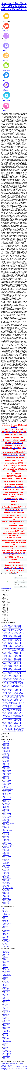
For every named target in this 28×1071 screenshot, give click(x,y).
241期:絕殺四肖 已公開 (12, 709)
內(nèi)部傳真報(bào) (8, 789)
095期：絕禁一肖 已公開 (12, 675)
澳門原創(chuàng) (7, 1038)
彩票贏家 (5, 1037)
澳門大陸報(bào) (7, 819)
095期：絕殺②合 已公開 (13, 651)
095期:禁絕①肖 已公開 (12, 678)
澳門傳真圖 (6, 743)
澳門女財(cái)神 (7, 842)
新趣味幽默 (6, 839)
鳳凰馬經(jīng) (6, 1011)
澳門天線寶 (6, 766)
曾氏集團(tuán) (6, 1031)
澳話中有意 (6, 800)
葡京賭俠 (5, 911)
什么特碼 (5, 921)
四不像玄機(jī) (6, 758)
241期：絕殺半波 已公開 (12, 723)
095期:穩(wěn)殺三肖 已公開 (13, 684)
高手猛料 (5, 1044)
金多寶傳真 (6, 868)
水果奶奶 (5, 994)
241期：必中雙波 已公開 (12, 689)
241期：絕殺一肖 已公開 (13, 702)
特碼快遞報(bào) (7, 773)
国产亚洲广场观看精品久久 (7, 1066)
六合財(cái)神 (6, 982)
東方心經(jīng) (6, 990)
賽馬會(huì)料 (6, 1058)
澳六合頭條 (6, 852)
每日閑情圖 (6, 847)
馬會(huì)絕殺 (6, 1050)
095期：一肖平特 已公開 (12, 630)
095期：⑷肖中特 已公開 (12, 658)
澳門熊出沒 (6, 902)
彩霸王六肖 (6, 801)
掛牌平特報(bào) (7, 880)
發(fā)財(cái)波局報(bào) (8, 823)
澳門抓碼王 (6, 764)
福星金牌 (5, 968)
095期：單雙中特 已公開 (12, 626)
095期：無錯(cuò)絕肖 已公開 (13, 649)
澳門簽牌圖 (6, 850)
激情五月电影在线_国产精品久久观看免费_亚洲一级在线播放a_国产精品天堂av (14, 6)
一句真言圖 (6, 774)
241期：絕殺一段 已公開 (12, 700)
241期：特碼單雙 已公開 (12, 712)
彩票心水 (5, 1030)
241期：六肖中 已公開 (11, 726)
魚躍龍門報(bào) (7, 770)
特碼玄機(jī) (6, 991)
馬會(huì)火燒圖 (7, 803)
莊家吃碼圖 (6, 822)
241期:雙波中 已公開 (11, 703)
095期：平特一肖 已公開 (12, 661)
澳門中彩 (5, 978)
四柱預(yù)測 (6, 988)
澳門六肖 (5, 957)
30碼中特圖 (6, 763)
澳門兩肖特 (6, 855)
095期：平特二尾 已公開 (12, 662)
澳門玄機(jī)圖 (6, 750)
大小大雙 (5, 929)
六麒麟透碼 (6, 753)
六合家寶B (5, 794)
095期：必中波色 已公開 (12, 653)
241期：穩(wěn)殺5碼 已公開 (13, 693)
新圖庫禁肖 (6, 776)
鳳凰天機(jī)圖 (6, 883)
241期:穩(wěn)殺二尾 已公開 (13, 715)
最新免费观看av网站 (16, 1068)
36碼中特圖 (6, 824)
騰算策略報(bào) (7, 834)
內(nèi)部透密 (6, 940)
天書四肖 (5, 926)
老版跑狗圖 (6, 748)
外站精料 (5, 1046)
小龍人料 (5, 992)
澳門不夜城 (6, 879)
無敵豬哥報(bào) (7, 771)
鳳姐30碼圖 (6, 806)
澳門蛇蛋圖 (6, 827)
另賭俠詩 (5, 913)
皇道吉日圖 (6, 869)
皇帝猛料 (5, 965)
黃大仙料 (5, 1040)
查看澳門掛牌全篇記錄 (6, 588)
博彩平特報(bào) (7, 781)
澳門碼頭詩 (6, 853)
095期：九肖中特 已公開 (12, 666)
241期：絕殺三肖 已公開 (12, 725)
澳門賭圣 (5, 1025)
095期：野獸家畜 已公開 (12, 645)
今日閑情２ (6, 863)
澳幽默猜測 (6, 870)
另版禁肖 (5, 917)
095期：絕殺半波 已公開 (12, 652)
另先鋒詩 (5, 943)
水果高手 (5, 977)
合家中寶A (5, 796)
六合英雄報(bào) (7, 799)
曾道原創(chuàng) (7, 1056)
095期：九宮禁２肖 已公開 (13, 646)
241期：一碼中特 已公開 (12, 690)
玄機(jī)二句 (6, 941)
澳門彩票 (5, 1048)
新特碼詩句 (6, 757)
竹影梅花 (5, 962)
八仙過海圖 (6, 896)
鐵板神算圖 (6, 903)
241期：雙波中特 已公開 (12, 708)
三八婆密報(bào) (7, 780)
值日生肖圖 (6, 832)
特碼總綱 (5, 920)
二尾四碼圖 (6, 889)
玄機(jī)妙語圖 (6, 751)
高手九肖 (5, 955)
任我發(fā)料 (6, 1024)
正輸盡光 (5, 933)
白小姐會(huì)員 (7, 816)
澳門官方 (5, 1008)
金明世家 (5, 1007)
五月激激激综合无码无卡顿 (20, 1066)
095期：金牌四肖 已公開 (12, 640)
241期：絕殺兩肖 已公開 (12, 692)
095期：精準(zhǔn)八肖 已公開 (14, 671)
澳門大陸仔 (6, 810)
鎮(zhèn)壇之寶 (6, 1027)
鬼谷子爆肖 (6, 876)
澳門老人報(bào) (7, 840)
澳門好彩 (5, 1001)
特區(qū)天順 (6, 1014)
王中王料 (5, 981)
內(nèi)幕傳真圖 (7, 846)
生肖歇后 (5, 924)
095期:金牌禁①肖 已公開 (13, 686)
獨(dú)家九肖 (6, 954)
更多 (16, 573)
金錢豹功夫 (6, 857)
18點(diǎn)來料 (6, 1000)
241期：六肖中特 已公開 (12, 722)
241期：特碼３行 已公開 (12, 705)
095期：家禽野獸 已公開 (12, 669)
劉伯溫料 (5, 1002)
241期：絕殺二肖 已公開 (12, 720)
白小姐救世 (6, 829)
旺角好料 (5, 972)
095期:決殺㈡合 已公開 (12, 685)
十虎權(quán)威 (6, 1020)
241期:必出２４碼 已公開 (12, 699)
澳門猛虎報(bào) (7, 856)
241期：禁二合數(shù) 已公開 (13, 696)
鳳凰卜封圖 (6, 833)
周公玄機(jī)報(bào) (7, 830)
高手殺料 (5, 1017)
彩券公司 (5, 1010)
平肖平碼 (5, 1047)
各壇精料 (5, 1013)
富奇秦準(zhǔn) (6, 961)
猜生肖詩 (5, 910)
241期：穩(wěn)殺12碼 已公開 (13, 728)
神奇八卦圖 (6, 837)
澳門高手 (5, 995)
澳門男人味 (6, 826)
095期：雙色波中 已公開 (12, 632)
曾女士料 (5, 1034)
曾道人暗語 (6, 768)
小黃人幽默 (6, 760)
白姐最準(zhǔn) (6, 1057)
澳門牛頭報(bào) (7, 790)
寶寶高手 (5, 998)
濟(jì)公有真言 (6, 865)
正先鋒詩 (5, 939)
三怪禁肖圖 (6, 777)
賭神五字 (5, 927)
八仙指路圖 (6, 895)
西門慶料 (5, 964)
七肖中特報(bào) (7, 783)
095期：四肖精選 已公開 (12, 659)
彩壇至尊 (5, 1021)
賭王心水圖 (6, 885)
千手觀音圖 (6, 791)
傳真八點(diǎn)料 (7, 812)
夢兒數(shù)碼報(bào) (8, 793)
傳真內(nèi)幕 (6, 1023)
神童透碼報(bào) (7, 784)
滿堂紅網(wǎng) (7, 1035)
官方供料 (5, 1004)
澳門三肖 (5, 958)
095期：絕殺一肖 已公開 (12, 665)
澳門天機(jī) (6, 946)
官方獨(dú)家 (6, 969)
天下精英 (5, 1005)
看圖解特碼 (6, 859)
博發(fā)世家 (6, 1015)
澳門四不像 (6, 741)
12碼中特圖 (6, 892)
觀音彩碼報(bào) (7, 878)
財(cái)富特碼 (6, 930)
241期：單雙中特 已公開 (12, 719)
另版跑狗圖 (6, 747)
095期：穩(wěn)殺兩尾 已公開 (13, 648)
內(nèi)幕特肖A (6, 787)
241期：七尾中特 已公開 (12, 706)
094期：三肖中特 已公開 (13, 629)
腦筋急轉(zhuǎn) (7, 923)
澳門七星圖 (6, 873)
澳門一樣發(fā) (6, 767)
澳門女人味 (6, 849)
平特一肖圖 (6, 754)
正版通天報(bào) (7, 779)
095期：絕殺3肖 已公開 (12, 655)
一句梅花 (5, 937)
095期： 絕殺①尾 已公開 (12, 639)
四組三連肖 (6, 866)
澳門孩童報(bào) (7, 899)
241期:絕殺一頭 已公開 (12, 698)
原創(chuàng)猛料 (7, 1041)
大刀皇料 (5, 987)
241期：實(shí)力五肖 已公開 (13, 731)
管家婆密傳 (6, 809)
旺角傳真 (5, 967)
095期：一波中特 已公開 (12, 643)
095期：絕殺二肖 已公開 (12, 625)
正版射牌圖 (6, 898)
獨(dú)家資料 (6, 952)
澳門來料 (5, 980)
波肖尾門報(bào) (7, 813)
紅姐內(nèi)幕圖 (7, 814)
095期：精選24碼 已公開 (12, 636)
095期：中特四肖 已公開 (12, 628)
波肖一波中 (6, 820)
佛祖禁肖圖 (6, 886)
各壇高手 (5, 1043)
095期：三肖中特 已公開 (12, 635)
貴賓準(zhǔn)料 (6, 971)
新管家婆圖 (6, 882)
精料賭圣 (5, 1028)
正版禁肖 (5, 916)
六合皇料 (5, 984)
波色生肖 (5, 908)
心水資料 (5, 997)
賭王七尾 (5, 944)
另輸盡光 (5, 931)
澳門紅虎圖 (6, 872)
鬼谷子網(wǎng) (7, 1053)
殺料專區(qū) (6, 951)
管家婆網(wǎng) (7, 1054)
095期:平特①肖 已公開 (12, 676)
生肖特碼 (5, 934)
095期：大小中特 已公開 (12, 673)
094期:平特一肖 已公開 (13, 682)
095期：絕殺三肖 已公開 (13, 633)
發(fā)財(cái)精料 (7, 974)
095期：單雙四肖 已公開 (12, 672)
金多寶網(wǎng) (7, 1051)
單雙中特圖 (6, 893)
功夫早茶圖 (6, 875)
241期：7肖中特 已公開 (12, 710)
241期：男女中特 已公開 (12, 718)
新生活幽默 (6, 761)
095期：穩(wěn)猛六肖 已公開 (13, 679)
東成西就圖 (6, 890)
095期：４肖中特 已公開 (12, 638)
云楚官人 (5, 959)
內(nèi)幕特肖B (6, 786)
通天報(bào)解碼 (7, 901)
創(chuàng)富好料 (7, 975)
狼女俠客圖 (6, 804)
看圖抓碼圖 (6, 836)
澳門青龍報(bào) (7, 843)
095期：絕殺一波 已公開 (12, 663)
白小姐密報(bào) (7, 817)
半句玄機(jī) (6, 936)
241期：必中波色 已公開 (12, 729)
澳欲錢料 (5, 918)
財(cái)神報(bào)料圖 (8, 888)
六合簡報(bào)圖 (7, 797)
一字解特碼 (6, 756)
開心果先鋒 (6, 862)
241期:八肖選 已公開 (11, 713)
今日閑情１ (6, 860)
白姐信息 (5, 1033)
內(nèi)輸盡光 (6, 914)
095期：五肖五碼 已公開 (12, 681)
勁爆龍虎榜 (6, 807)
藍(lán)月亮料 (6, 1018)
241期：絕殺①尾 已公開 (13, 695)
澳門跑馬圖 (6, 744)
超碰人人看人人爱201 (6, 1068)
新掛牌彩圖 (6, 746)
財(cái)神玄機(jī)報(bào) (8, 845)
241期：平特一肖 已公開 (12, 716)
